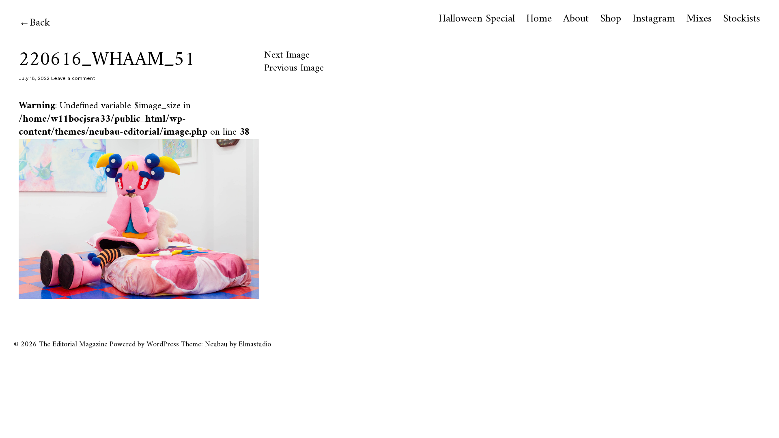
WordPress (162, 344)
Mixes (699, 19)
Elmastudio (255, 344)
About (576, 19)
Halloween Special (477, 19)
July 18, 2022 (34, 78)
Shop (610, 19)
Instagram (654, 19)
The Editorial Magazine (73, 344)
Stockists (741, 19)
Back (40, 23)
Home (539, 19)
